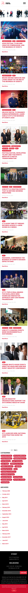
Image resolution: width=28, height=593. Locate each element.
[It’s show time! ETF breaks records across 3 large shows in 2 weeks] (14, 218)
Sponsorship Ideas (6, 477)
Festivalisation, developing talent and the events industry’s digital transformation (14, 155)
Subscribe (23, 572)
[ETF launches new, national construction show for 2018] (14, 428)
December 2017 (6, 537)
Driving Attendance (6, 458)
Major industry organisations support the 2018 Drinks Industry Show (13, 400)
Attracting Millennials (20, 455)
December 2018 (6, 510)
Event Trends (5, 148)
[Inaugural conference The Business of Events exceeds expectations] (14, 253)
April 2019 (5, 500)
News (14, 41)
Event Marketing (5, 461)
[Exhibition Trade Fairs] (5, 3)
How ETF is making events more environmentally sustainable (13, 332)
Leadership (12, 148)
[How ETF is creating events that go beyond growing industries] (14, 184)
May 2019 (4, 497)
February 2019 (6, 507)
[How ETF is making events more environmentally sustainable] (14, 325)
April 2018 (5, 527)
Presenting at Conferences (8, 471)
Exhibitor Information (7, 466)
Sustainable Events (17, 186)
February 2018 (6, 533)
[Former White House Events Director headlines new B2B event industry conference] (14, 359)
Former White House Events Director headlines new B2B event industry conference (14, 366)
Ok (14, 590)
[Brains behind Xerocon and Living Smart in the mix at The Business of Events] (14, 73)
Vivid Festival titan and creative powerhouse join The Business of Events (13, 45)
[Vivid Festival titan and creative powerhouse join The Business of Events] (14, 38)
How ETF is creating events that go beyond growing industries (13, 191)
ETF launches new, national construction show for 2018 (14, 435)
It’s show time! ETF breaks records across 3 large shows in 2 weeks (13, 225)
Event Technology (17, 461)
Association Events (6, 146)
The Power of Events (21, 41)
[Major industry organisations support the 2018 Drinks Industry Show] (14, 394)
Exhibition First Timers (17, 463)
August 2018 (5, 517)
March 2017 (5, 543)
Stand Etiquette (17, 477)
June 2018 (5, 520)
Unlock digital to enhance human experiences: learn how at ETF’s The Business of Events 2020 (13, 115)
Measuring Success (6, 469)
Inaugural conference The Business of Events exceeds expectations (13, 259)
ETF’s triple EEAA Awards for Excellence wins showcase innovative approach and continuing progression (13, 295)
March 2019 (5, 504)
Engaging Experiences (7, 41)
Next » (15, 450)
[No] (26, 588)
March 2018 (5, 530)
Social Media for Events (7, 474)
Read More (5, 51)
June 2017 (5, 540)
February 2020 (6, 491)
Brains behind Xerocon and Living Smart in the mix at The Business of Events (13, 79)
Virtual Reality (5, 482)
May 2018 (4, 524)
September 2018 (6, 514)
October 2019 (6, 494)
